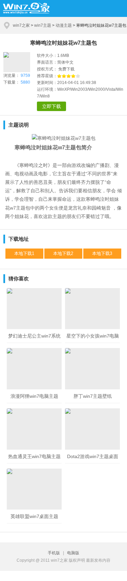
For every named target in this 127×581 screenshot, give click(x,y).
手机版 (55, 553)
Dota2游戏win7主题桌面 (92, 456)
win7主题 (42, 25)
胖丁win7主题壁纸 (92, 396)
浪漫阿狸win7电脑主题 (34, 396)
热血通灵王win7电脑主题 (34, 456)
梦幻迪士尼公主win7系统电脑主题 (34, 338)
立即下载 (51, 106)
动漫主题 (64, 25)
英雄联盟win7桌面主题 (34, 516)
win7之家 (21, 25)
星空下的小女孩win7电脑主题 (92, 338)
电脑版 (73, 553)
